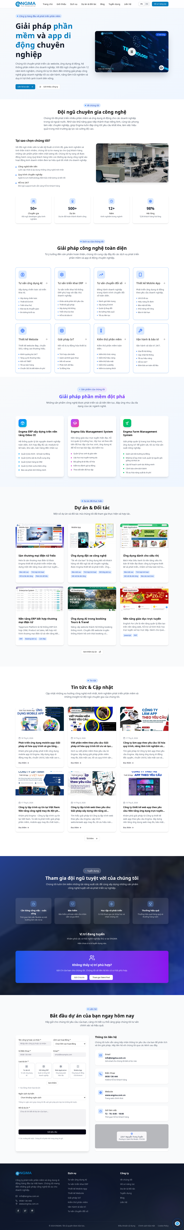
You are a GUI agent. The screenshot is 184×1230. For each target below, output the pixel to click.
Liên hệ (127, 4)
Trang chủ (48, 4)
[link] (40, 446)
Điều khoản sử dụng (126, 1226)
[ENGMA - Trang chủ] (26, 4)
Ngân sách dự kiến (26, 1093)
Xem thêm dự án (90, 652)
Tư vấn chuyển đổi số (78, 1211)
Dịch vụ (73, 4)
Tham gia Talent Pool (101, 977)
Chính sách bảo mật (146, 1226)
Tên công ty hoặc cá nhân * (30, 1040)
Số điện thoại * (25, 1051)
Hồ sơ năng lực (160, 4)
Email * (56, 1051)
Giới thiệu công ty (50, 87)
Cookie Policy (163, 1226)
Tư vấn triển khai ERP (78, 1184)
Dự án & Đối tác (88, 4)
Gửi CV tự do (79, 977)
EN (147, 4)
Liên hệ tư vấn (23, 87)
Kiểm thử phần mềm (78, 1202)
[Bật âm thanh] (161, 67)
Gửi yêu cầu (52, 1132)
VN (141, 4)
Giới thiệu (61, 4)
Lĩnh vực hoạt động (62, 1040)
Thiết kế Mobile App (77, 1188)
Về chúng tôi (126, 1179)
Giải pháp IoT (74, 1197)
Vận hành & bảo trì (77, 1206)
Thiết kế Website (76, 1193)
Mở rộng (162, 35)
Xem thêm (52, 1083)
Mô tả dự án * (24, 1108)
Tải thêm (90, 838)
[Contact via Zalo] (177, 1223)
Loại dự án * (24, 1061)
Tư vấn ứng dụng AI (77, 1179)
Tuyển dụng (114, 4)
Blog (102, 4)
